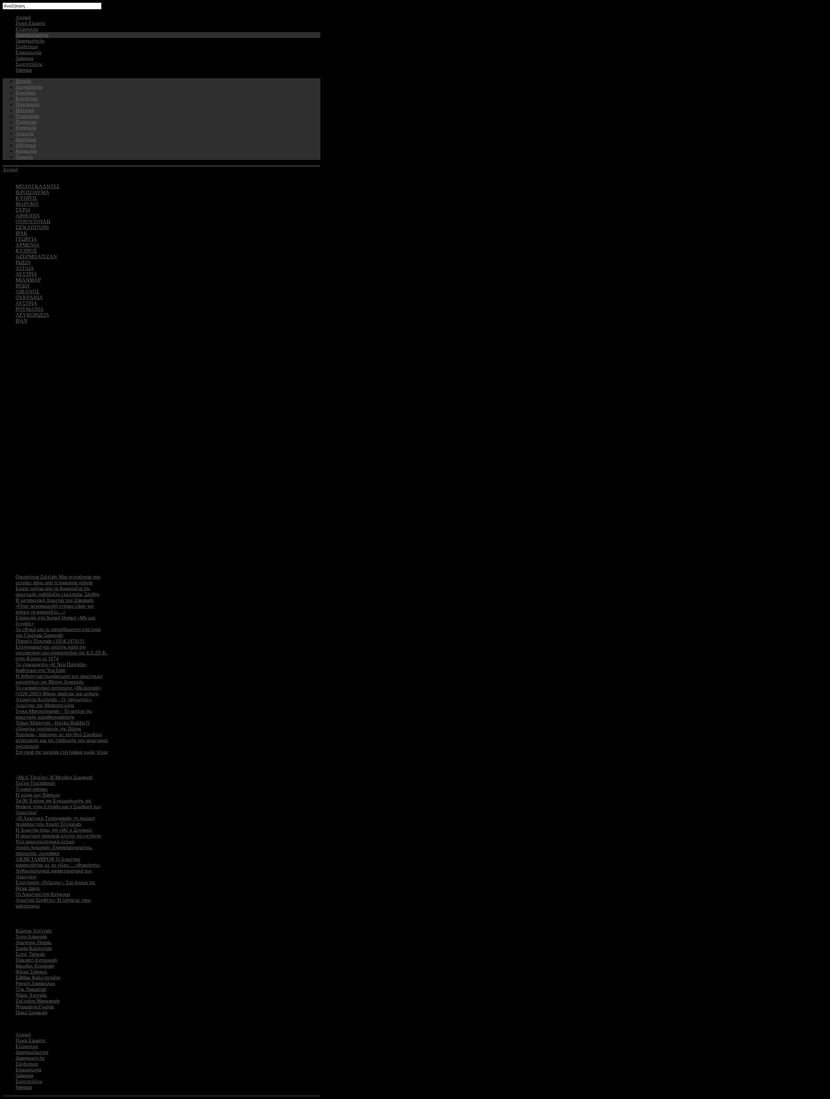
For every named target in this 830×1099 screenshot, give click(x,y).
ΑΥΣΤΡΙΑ (26, 274)
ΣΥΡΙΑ (23, 210)
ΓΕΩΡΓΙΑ (26, 239)
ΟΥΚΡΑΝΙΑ (29, 297)
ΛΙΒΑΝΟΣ (27, 291)
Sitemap (24, 70)
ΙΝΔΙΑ (23, 285)
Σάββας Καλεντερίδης (38, 977)
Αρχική (23, 17)
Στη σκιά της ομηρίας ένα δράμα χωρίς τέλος (62, 752)
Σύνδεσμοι (27, 46)
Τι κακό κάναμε (32, 789)
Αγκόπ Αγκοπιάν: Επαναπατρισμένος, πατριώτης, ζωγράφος (54, 850)
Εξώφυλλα (27, 29)
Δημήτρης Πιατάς (34, 942)
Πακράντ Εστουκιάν (36, 960)
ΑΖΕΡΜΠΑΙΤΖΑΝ (36, 256)
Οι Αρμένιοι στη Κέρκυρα (43, 894)
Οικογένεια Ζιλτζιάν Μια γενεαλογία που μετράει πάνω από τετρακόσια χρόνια (58, 579)
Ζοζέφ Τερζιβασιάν (35, 783)
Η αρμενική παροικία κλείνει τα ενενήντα (58, 835)
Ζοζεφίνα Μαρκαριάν (38, 1001)
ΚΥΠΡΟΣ (26, 198)
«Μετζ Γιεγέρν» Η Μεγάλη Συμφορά (54, 777)
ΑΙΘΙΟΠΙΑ (28, 215)
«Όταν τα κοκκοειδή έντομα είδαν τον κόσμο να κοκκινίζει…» (55, 609)
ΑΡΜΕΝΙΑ (27, 245)
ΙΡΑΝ (22, 321)
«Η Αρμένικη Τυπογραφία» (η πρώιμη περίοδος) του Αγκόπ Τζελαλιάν (55, 821)
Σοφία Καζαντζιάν (34, 948)
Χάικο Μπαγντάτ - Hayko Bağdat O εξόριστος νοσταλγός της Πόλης (53, 725)
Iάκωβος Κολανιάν (35, 966)
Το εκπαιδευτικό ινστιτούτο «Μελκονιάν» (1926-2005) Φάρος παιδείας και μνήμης (59, 690)
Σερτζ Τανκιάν (30, 954)
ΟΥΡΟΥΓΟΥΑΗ (33, 221)
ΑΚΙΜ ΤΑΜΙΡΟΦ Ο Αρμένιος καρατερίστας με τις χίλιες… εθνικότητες (58, 862)
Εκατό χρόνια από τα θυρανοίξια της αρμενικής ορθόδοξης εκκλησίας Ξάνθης (58, 591)
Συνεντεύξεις (29, 64)
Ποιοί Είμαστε (31, 23)
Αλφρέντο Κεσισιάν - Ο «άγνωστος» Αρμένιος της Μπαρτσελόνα (54, 702)
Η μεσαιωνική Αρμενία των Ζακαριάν (55, 600)
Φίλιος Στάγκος (31, 971)
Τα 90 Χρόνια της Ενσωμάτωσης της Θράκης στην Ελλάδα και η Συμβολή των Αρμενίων (58, 806)
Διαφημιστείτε (30, 40)
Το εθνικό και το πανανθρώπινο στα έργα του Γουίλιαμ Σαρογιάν (58, 632)
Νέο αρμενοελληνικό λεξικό (45, 841)
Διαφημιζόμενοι (32, 35)
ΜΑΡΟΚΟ (27, 204)
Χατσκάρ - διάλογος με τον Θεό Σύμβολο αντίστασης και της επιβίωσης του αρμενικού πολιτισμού (62, 740)
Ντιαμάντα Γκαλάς (35, 1006)
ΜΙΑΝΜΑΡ (28, 280)
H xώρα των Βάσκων (38, 795)
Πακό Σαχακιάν (32, 1012)
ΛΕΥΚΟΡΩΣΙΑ (32, 315)
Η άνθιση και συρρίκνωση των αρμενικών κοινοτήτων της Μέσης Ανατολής (59, 679)
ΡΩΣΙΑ (23, 262)
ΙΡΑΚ (22, 233)
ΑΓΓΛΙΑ (25, 268)
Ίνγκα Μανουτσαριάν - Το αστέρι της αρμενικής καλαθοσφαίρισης (54, 714)
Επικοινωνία (28, 52)
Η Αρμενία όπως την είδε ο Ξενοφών (54, 830)
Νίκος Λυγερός (31, 995)
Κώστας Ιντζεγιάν (34, 931)
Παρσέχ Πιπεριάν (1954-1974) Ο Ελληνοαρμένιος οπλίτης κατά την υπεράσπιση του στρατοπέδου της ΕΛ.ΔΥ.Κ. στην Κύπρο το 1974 (62, 649)
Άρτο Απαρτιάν (31, 936)
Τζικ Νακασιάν (31, 989)
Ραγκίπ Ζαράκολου (35, 983)
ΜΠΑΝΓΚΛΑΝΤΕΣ (38, 186)
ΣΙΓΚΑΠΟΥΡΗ (32, 227)
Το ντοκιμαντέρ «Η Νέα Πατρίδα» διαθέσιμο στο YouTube (51, 667)
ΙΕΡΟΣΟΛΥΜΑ (32, 192)
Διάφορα (24, 58)
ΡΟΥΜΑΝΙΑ (29, 309)
